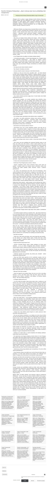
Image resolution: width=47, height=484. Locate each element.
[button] (44, 474)
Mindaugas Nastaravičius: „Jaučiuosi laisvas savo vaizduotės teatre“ (39, 398)
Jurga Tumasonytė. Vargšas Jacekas (6, 432)
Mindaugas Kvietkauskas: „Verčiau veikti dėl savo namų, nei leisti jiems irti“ (7, 398)
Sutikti (25, 480)
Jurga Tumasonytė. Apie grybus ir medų (22, 432)
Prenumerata (5, 474)
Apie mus (4, 467)
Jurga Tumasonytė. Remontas (37, 432)
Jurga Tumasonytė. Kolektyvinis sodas (21, 397)
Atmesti (32, 480)
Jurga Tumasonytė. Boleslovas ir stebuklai (38, 415)
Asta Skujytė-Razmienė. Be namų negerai (23, 415)
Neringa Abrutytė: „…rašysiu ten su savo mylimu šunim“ (39, 449)
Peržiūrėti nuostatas (41, 480)
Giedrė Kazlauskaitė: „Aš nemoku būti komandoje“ (22, 448)
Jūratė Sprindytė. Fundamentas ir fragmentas (8, 415)
